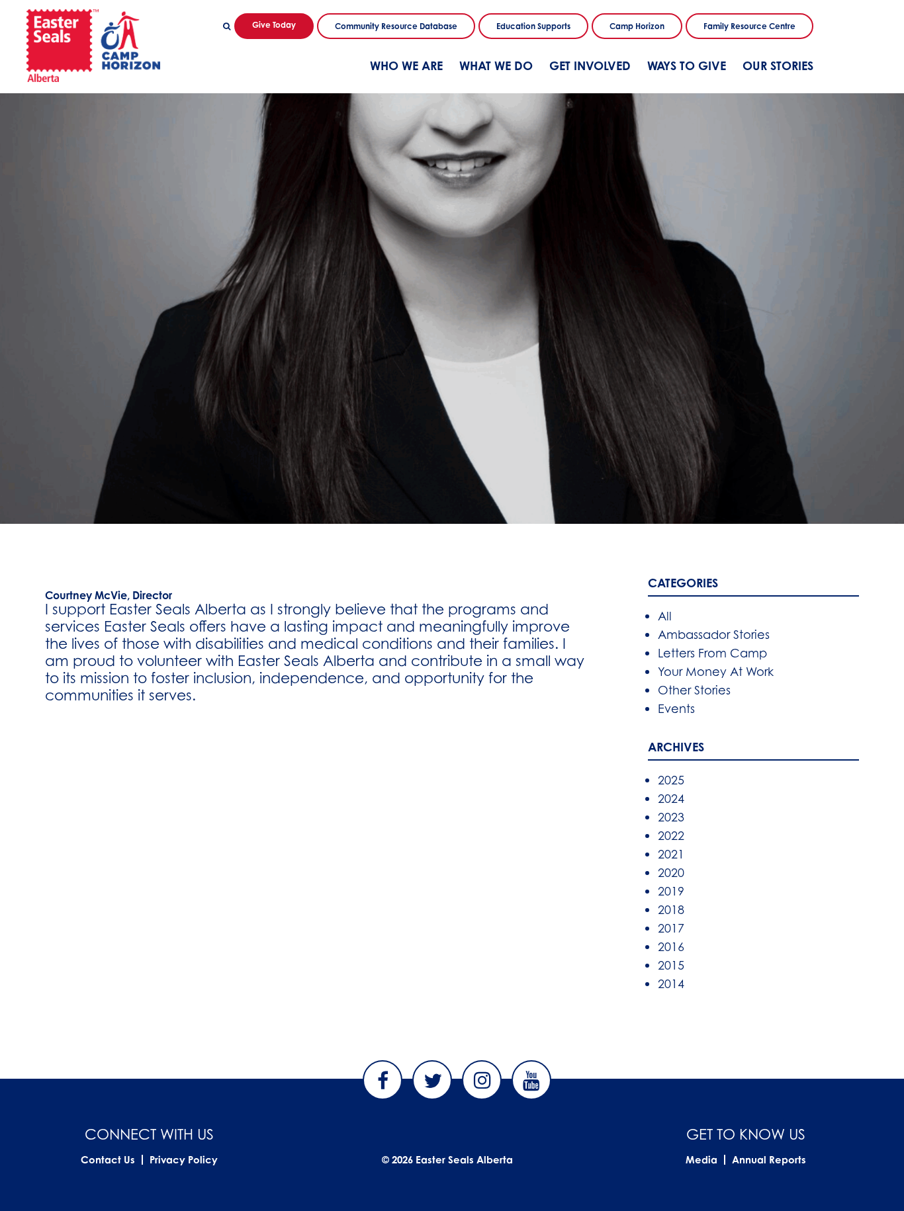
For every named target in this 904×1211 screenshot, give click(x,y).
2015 (671, 965)
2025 (671, 780)
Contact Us (108, 1159)
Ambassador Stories (714, 634)
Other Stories (694, 690)
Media (701, 1159)
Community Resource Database (396, 26)
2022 (671, 835)
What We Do (496, 65)
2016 (671, 946)
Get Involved (590, 65)
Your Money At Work (716, 671)
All (665, 615)
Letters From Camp (712, 653)
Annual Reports (769, 1159)
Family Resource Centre (749, 26)
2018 (671, 909)
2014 (671, 983)
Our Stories (778, 65)
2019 (671, 891)
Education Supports (533, 26)
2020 (671, 872)
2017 (671, 928)
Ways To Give (686, 65)
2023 (671, 817)
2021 (671, 854)
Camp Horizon (637, 26)
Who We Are (406, 65)
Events (676, 708)
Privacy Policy (184, 1159)
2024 (671, 798)
